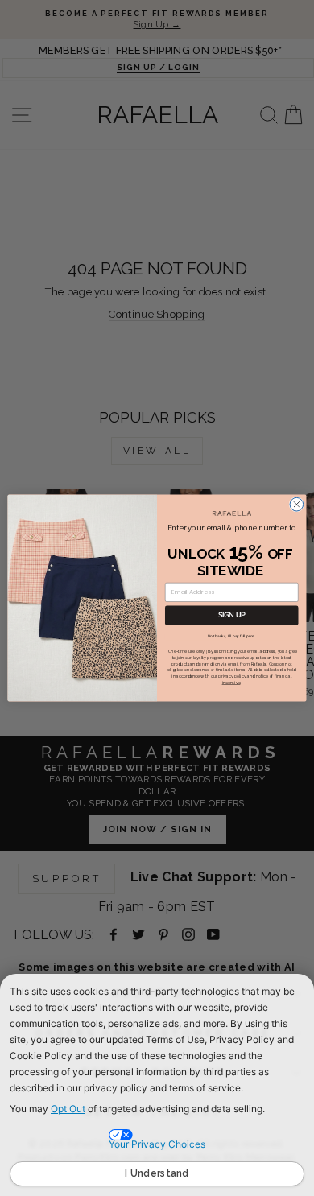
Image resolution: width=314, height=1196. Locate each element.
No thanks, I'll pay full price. (232, 636)
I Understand (157, 1173)
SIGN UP (232, 615)
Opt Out (68, 1109)
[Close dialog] (297, 504)
